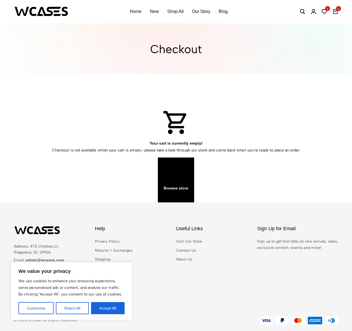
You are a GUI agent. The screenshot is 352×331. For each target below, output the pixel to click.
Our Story (201, 11)
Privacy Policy (107, 241)
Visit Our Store (189, 241)
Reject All (72, 308)
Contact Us (186, 250)
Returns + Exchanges (114, 250)
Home (136, 11)
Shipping (102, 259)
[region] (71, 291)
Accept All (107, 308)
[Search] (302, 11)
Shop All (175, 11)
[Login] (313, 11)
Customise (36, 308)
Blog (223, 11)
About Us (184, 259)
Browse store (176, 188)
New (154, 11)
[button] (324, 11)
